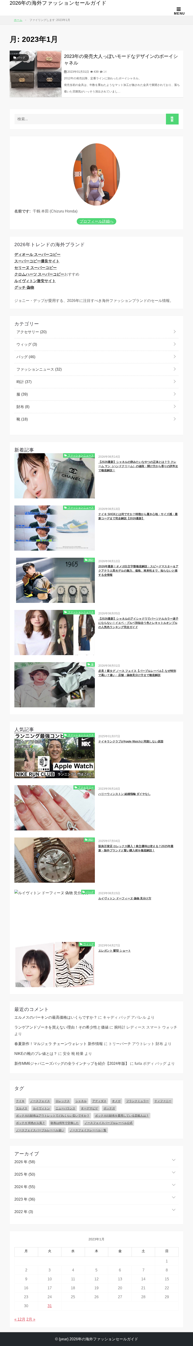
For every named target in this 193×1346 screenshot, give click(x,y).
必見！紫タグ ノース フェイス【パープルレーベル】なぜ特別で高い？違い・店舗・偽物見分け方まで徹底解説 (137, 673)
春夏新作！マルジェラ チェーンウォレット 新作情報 (58, 1044)
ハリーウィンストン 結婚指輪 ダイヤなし (124, 794)
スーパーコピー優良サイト (37, 261)
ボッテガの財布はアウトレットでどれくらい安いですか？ (52, 1115)
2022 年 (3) (23, 1212)
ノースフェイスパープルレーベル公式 (108, 1123)
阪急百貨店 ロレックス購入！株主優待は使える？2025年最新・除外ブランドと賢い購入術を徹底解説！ (135, 848)
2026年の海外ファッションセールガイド (58, 3)
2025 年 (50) (24, 1174)
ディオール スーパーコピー (37, 254)
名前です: (22, 211)
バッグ (20, 57)
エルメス (21, 1108)
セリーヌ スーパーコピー (35, 268)
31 (50, 1306)
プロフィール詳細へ (96, 221)
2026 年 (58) (24, 1162)
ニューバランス (65, 1108)
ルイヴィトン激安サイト (35, 281)
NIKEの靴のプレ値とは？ (35, 1054)
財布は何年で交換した (65, 1123)
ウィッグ (26, 344)
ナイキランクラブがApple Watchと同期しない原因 (130, 741)
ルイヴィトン (41, 1108)
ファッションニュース (39, 369)
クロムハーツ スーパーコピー (39, 274)
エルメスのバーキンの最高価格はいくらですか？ (55, 1017)
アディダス (99, 1101)
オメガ (116, 1101)
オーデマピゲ (89, 1108)
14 (105, 71)
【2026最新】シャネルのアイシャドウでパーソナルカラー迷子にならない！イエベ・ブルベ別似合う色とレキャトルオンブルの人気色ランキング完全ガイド (138, 623)
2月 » (30, 1319)
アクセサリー (31, 332)
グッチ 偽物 (24, 287)
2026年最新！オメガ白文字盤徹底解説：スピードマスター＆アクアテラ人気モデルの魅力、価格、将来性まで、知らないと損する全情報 (138, 571)
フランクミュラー (137, 1101)
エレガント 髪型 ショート (114, 950)
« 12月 (19, 1319)
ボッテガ (109, 1108)
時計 (24, 382)
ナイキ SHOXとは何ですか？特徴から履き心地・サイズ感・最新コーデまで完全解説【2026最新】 (138, 516)
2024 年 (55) (24, 1187)
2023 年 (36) (24, 1199)
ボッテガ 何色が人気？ (30, 1123)
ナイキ (20, 1101)
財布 (22, 407)
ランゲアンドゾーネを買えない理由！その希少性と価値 (61, 1027)
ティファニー (162, 1101)
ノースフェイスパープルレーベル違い (40, 1130)
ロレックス (63, 1101)
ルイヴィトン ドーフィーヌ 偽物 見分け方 (124, 898)
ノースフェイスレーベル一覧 (88, 1130)
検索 (172, 119)
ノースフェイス (40, 1101)
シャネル (81, 1101)
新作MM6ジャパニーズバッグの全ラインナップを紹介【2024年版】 (71, 1064)
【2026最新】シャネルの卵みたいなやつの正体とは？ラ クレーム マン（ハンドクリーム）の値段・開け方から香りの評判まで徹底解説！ (138, 466)
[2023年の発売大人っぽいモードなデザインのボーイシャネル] (36, 74)
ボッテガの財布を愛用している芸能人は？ (122, 1115)
